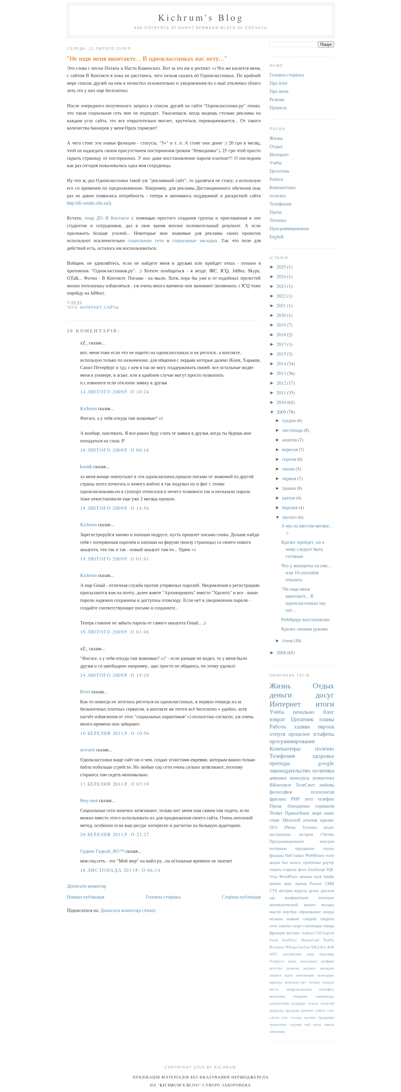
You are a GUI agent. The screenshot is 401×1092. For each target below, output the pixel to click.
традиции (326, 1017)
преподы (279, 763)
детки (314, 890)
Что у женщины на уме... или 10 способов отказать (306, 572)
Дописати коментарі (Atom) (128, 910)
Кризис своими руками (304, 629)
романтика (323, 778)
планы (326, 719)
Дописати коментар (86, 886)
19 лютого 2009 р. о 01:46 (114, 632)
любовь (326, 785)
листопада (293, 430)
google (326, 763)
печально (303, 711)
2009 (282, 412)
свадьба (309, 918)
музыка (327, 904)
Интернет (91, 307)
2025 (282, 267)
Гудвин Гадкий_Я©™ (102, 851)
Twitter (275, 813)
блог (328, 711)
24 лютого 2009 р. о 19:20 (114, 675)
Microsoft (291, 820)
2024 (282, 276)
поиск (313, 1003)
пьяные (293, 918)
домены (293, 968)
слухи (274, 1017)
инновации (305, 975)
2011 (282, 392)
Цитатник (279, 171)
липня (289, 469)
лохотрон (326, 897)
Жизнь (276, 138)
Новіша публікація (85, 897)
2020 (282, 315)
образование (310, 911)
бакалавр (326, 954)
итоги (325, 704)
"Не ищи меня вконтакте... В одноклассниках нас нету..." (147, 58)
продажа (292, 1010)
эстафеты (323, 733)
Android (307, 932)
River (85, 691)
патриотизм (279, 1003)
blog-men (89, 800)
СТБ (273, 890)
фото (302, 869)
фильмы (276, 855)
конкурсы (299, 778)
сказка (328, 848)
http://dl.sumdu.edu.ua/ (88, 203)
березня (290, 507)
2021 (282, 305)
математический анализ (292, 904)
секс (330, 1010)
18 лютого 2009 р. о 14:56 (114, 508)
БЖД (315, 947)
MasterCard (310, 939)
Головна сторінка (163, 897)
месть (274, 989)
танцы (328, 925)
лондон (328, 982)
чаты (317, 1024)
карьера (275, 982)
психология (322, 792)
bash (318, 876)
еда (272, 897)
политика (323, 770)
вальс (292, 961)
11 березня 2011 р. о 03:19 (114, 784)
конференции (297, 897)
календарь (325, 975)
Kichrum (88, 408)
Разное (316, 883)
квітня (289, 498)
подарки (298, 1003)
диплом (327, 890)
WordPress (288, 876)
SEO (273, 827)
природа (276, 1010)
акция (274, 862)
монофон (326, 989)
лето (308, 799)
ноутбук (290, 911)
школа (329, 1024)
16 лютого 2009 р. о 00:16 (114, 450)
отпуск (277, 733)
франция (277, 932)
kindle (329, 876)
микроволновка (299, 989)
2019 (282, 325)
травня (289, 488)
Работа (276, 179)
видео (329, 827)
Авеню (301, 883)
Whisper (291, 947)
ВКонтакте (280, 785)
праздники (304, 848)
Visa (273, 876)
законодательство (290, 770)
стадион (289, 869)
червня (289, 478)
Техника (277, 220)
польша (276, 918)
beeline (304, 947)
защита (275, 975)
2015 (282, 354)
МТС (273, 954)
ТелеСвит (305, 785)
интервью (278, 848)
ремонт (307, 1010)
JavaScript (316, 869)
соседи (295, 1017)
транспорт (278, 1024)
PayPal (329, 939)
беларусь (276, 961)
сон (284, 1017)
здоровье (323, 755)
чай (307, 1024)
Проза (275, 212)
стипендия (312, 925)
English (276, 236)
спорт (297, 925)
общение (300, 996)
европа (326, 726)
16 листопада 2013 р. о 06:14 (120, 870)
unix (288, 883)
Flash (273, 939)
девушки (278, 778)
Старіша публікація (241, 897)
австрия (285, 890)
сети (273, 925)
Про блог (278, 83)
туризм (295, 1024)
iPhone (290, 827)
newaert (87, 749)
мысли (275, 911)
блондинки (298, 806)
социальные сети (146, 240)
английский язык (298, 954)
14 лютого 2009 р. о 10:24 (114, 391)
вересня (290, 449)
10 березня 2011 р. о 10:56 (114, 733)
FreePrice (289, 939)
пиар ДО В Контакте (107, 218)
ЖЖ (330, 947)
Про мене (279, 91)
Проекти (278, 107)
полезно (277, 195)
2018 (282, 334)
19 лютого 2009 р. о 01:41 (114, 559)
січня (288, 640)
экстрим (306, 834)
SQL (330, 869)
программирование (292, 741)
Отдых (276, 146)
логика (314, 982)
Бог (323, 947)
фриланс (278, 799)
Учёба (275, 162)
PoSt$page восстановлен (305, 619)
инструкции (280, 834)
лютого (290, 517)
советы (285, 925)
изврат (277, 719)
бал (285, 862)
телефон (326, 799)
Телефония (280, 204)
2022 (282, 296)
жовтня (290, 440)
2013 (282, 373)
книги (295, 862)
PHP (295, 799)
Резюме (276, 99)
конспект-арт (295, 982)
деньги (280, 694)
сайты (111, 307)
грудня (289, 420)
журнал (309, 968)
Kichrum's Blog (201, 17)
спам (274, 820)
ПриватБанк (297, 813)
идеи (289, 975)
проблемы (312, 862)
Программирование (289, 228)
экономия (277, 1031)
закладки (327, 968)
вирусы (300, 890)
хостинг (293, 932)
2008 (282, 652)
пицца (328, 911)
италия (310, 820)
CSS (318, 932)
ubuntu (275, 883)
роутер (328, 862)
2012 (282, 383)
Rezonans (276, 947)
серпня (289, 459)
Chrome (327, 834)
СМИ (329, 883)
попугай (327, 1003)
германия (324, 806)
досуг (325, 694)
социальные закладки (194, 240)
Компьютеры (282, 187)
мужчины (277, 996)
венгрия (327, 841)
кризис (327, 820)
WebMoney (315, 855)
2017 (282, 344)
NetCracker (294, 855)
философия (280, 792)
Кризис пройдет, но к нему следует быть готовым (302, 549)
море (317, 813)
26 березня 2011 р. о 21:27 (114, 834)
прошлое (299, 733)
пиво (329, 813)
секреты (327, 918)
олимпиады (324, 996)
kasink (86, 466)
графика (327, 961)
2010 (282, 402)
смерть (275, 869)
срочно (310, 1017)
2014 (282, 363)
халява (302, 726)
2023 (282, 286)
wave (330, 855)
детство (275, 968)
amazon (306, 876)
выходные (308, 961)
